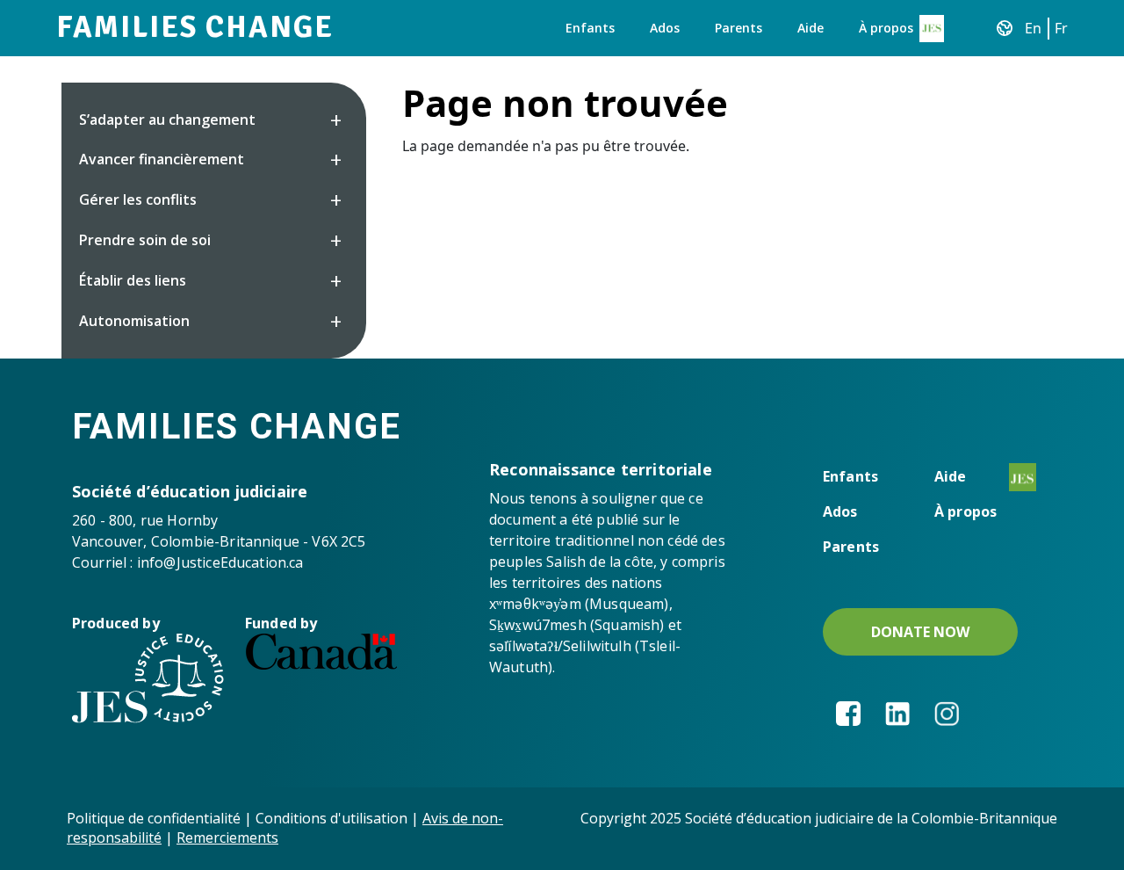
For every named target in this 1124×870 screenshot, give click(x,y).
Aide (810, 27)
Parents (738, 27)
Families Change (195, 27)
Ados (665, 27)
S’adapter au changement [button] (167, 119)
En (1033, 28)
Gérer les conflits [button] (138, 199)
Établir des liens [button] (132, 280)
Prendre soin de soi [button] (145, 240)
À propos (886, 27)
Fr (1061, 28)
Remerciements (227, 837)
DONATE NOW (920, 632)
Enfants (590, 27)
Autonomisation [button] (134, 320)
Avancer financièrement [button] (161, 159)
